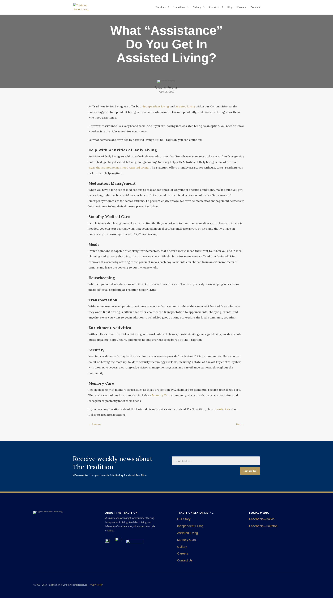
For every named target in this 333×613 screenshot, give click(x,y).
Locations (179, 7)
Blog (230, 7)
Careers (241, 7)
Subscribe (250, 470)
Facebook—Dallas (262, 519)
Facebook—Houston (263, 526)
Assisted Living (187, 533)
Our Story (183, 519)
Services (161, 7)
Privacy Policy (96, 585)
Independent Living (190, 526)
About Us (214, 7)
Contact (255, 7)
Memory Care (186, 539)
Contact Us (185, 560)
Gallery (197, 7)
